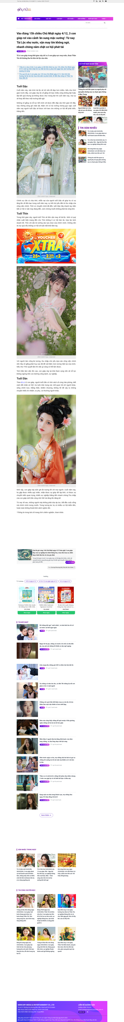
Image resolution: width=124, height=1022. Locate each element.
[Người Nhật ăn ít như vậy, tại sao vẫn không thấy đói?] (85, 101)
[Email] (106, 1)
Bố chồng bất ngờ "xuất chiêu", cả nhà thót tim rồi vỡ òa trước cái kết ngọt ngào (57, 626)
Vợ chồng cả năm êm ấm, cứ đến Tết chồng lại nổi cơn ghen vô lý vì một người (57, 685)
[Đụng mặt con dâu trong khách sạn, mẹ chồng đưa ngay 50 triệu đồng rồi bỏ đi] (27, 801)
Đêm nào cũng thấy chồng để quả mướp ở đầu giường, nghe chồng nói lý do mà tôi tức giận (57, 722)
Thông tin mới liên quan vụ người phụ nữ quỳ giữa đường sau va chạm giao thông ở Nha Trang (92, 91)
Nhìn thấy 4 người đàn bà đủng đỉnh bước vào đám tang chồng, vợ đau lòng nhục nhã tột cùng (56, 740)
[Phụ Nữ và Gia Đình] (24, 9)
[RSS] (103, 1)
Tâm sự (42, 630)
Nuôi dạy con (92, 18)
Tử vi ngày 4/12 (31, 581)
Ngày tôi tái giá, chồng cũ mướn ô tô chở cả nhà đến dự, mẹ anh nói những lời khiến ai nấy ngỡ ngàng (57, 645)
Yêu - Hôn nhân (26, 18)
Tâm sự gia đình (44, 649)
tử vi (23, 382)
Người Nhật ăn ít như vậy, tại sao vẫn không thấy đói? (85, 110)
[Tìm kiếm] (104, 22)
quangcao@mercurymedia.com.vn (92, 1009)
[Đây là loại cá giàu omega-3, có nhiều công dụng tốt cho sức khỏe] (85, 122)
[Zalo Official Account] (97, 1)
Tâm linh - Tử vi (21, 51)
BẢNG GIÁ (81, 1012)
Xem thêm (71, 562)
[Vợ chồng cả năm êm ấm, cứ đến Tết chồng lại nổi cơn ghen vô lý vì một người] (27, 690)
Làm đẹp (59, 18)
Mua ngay (27, 613)
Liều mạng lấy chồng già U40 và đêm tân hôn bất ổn (56, 665)
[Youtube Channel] (100, 1)
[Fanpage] (94, 1)
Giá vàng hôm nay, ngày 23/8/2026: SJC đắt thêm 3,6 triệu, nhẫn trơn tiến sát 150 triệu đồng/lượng (66, 872)
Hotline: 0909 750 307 (43, 1)
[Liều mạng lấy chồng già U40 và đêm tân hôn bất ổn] (27, 672)
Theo (60, 567)
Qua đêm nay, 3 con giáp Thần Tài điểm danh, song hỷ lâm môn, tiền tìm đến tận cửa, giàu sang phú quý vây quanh (66, 947)
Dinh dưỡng (82, 18)
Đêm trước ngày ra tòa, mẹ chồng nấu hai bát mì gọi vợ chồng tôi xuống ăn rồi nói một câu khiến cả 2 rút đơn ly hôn (57, 760)
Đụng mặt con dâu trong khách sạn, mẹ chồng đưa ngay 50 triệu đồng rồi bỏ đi (56, 796)
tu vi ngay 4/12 (65, 581)
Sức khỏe (70, 18)
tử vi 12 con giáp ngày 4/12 (48, 581)
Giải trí (48, 18)
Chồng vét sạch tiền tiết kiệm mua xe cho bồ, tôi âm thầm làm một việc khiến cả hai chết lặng (56, 703)
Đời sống (37, 18)
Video (104, 18)
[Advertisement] (68, 9)
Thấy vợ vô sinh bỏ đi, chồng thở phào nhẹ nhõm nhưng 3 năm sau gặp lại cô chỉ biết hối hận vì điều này (57, 777)
